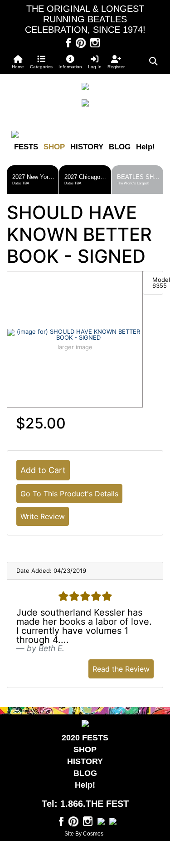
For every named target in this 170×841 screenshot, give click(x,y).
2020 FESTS (85, 737)
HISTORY (86, 147)
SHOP (54, 147)
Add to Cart (43, 470)
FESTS (26, 147)
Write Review (42, 516)
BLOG (120, 147)
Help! (145, 147)
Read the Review (121, 668)
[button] (41, 62)
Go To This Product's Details (69, 493)
